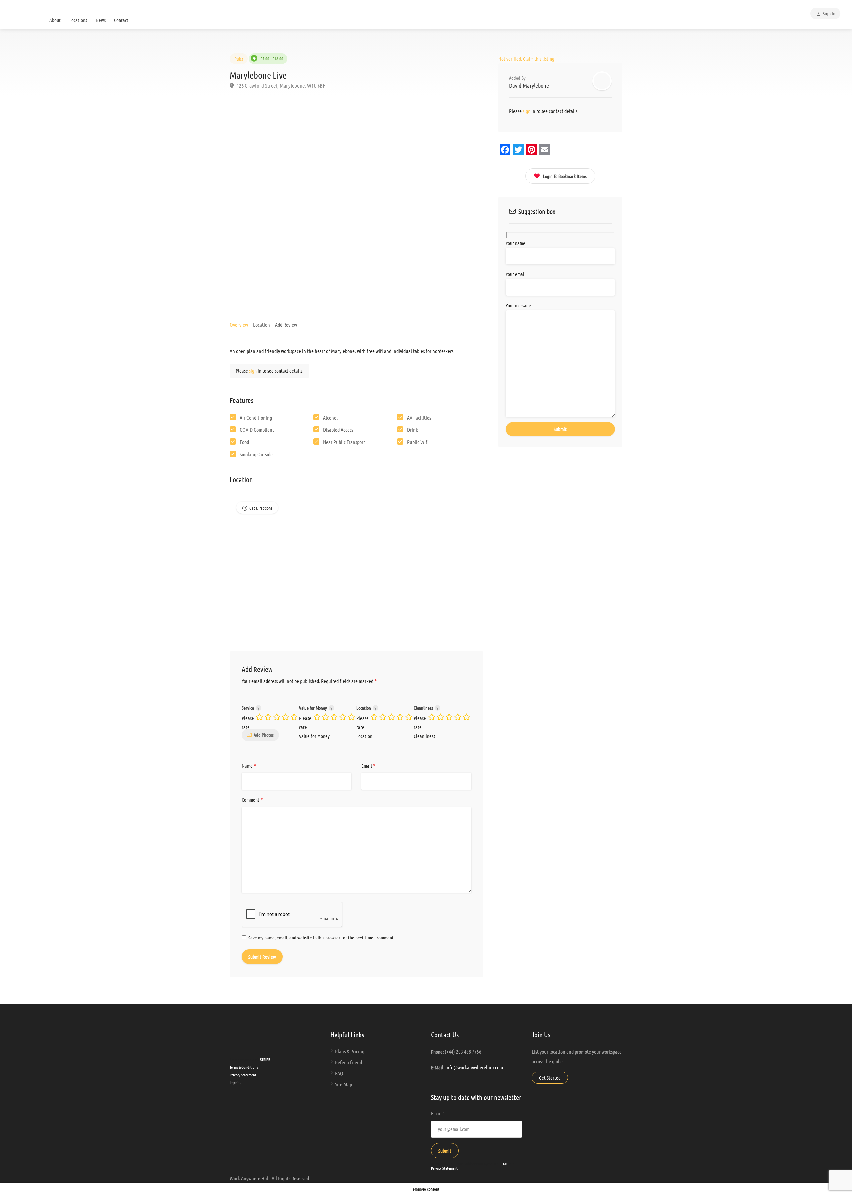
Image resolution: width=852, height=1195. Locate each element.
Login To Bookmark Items (565, 176)
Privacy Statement (243, 1074)
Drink (412, 430)
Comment (252, 800)
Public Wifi (418, 442)
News (101, 20)
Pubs (238, 59)
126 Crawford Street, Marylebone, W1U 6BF (280, 85)
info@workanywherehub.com (474, 1067)
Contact (121, 20)
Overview (239, 324)
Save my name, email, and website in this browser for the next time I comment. (321, 937)
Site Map (343, 1084)
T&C (505, 1163)
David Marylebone (529, 85)
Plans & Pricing (349, 1051)
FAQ (339, 1073)
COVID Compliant (257, 430)
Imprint (235, 1082)
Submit (444, 1151)
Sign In (828, 13)
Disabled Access (338, 430)
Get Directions (260, 508)
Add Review (286, 324)
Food (244, 442)
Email (368, 766)
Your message (518, 305)
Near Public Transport (344, 442)
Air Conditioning (256, 417)
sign (253, 371)
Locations (78, 20)
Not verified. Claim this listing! (527, 59)
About (55, 20)
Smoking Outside (256, 454)
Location (261, 324)
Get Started (550, 1078)
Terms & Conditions (244, 1067)
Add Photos (264, 735)
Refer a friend (348, 1062)
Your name (515, 243)
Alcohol (330, 417)
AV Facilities (419, 417)
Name (249, 766)
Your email (516, 274)
